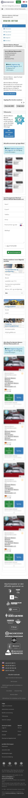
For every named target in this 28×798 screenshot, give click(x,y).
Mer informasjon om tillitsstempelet (9, 133)
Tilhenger (7, 275)
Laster (7, 313)
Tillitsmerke (8, 29)
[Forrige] (21, 103)
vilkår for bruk (20, 793)
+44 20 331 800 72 (10, 663)
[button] (26, 1)
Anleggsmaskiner (10, 306)
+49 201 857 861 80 (10, 668)
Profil (6, 26)
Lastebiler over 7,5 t (10, 281)
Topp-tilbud (8, 31)
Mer (6, 293)
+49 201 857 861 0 (10, 665)
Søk (24, 6)
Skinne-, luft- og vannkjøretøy (13, 289)
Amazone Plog (18, 691)
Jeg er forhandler (12, 246)
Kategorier (7, 37)
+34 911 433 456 (9, 670)
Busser (7, 278)
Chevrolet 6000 (9, 106)
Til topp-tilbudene (10, 94)
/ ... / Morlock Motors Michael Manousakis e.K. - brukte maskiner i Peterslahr (15, 9)
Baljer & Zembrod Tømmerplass (14, 677)
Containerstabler (10, 329)
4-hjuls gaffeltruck (10, 332)
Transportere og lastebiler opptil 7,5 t (12, 285)
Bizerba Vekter (14, 694)
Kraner (7, 310)
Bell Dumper (14, 681)
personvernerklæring (10, 793)
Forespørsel (8, 34)
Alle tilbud (7, 40)
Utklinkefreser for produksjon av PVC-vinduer (14, 698)
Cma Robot (9, 691)
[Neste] (23, 103)
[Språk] (24, 1)
